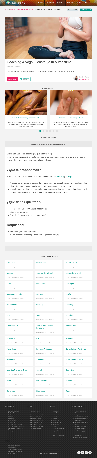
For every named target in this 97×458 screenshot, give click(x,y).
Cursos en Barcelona (36, 420)
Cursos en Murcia (35, 430)
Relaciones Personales (59, 432)
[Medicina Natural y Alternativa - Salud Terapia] (15, 3)
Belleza (55, 416)
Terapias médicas (80, 428)
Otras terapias (79, 435)
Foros (85, 3)
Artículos (70, 3)
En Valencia (11, 416)
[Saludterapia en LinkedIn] (86, 452)
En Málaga (11, 422)
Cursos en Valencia (36, 422)
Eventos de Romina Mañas (25, 9)
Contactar (12, 79)
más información (84, 79)
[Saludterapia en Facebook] (79, 452)
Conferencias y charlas (37, 415)
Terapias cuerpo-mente (82, 416)
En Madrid (11, 413)
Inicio (7, 9)
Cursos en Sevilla (35, 424)
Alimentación (56, 411)
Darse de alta (12, 447)
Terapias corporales (80, 415)
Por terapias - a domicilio (15, 428)
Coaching (59, 176)
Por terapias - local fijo (15, 424)
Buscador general (13, 411)
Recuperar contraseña (15, 451)
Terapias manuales (80, 426)
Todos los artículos (58, 435)
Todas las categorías (81, 437)
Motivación (56, 424)
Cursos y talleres (35, 413)
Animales (55, 413)
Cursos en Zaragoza (36, 426)
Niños (54, 426)
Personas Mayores (58, 428)
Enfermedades (57, 422)
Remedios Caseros (58, 434)
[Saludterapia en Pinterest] (90, 452)
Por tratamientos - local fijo (16, 426)
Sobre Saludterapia (14, 445)
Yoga (70, 176)
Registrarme (73, 9)
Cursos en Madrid (35, 418)
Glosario (78, 3)
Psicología (56, 430)
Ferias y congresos (36, 416)
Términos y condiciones (15, 449)
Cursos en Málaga (35, 428)
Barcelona (62, 144)
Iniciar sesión (86, 9)
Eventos (60, 3)
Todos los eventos (35, 411)
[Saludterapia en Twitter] (82, 452)
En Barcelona (12, 415)
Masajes (77, 413)
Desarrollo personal (80, 411)
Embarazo (56, 420)
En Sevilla (11, 418)
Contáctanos (12, 453)
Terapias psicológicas (81, 430)
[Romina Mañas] (76, 78)
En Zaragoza (12, 420)
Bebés (54, 415)
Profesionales (50, 3)
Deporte (55, 418)
